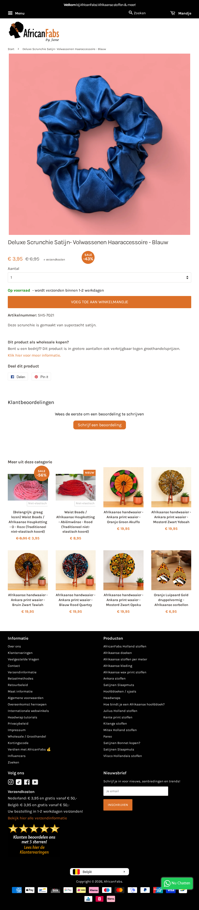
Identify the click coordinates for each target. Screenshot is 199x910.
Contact (14, 666)
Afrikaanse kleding (117, 666)
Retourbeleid (18, 685)
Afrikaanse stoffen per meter (125, 659)
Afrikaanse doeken (117, 653)
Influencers (17, 756)
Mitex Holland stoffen (120, 730)
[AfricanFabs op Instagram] (10, 783)
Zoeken (13, 762)
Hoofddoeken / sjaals (119, 691)
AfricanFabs (113, 881)
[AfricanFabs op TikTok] (19, 784)
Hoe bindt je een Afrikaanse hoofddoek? (134, 704)
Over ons (14, 646)
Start (11, 49)
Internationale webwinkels (28, 711)
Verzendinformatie (22, 672)
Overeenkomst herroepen (27, 704)
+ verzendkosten (54, 259)
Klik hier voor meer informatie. (34, 355)
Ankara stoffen (114, 678)
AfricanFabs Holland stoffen (124, 646)
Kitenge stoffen (115, 723)
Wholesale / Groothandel (27, 736)
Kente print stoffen (117, 717)
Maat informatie (20, 691)
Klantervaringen (20, 653)
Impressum (17, 730)
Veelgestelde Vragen (23, 659)
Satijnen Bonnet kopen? (121, 743)
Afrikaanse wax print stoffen (124, 672)
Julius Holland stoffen (120, 711)
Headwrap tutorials (22, 717)
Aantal (13, 268)
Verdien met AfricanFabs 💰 (29, 749)
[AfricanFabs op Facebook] (27, 783)
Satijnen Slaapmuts (118, 685)
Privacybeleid (18, 723)
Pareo (107, 736)
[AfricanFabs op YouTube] (35, 783)
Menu (19, 13)
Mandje (184, 13)
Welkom (70, 5)
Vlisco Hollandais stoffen (122, 756)
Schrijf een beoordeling (100, 424)
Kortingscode (18, 743)
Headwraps (111, 698)
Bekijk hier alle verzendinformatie (37, 818)
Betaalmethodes (20, 678)
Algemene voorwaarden (26, 698)
